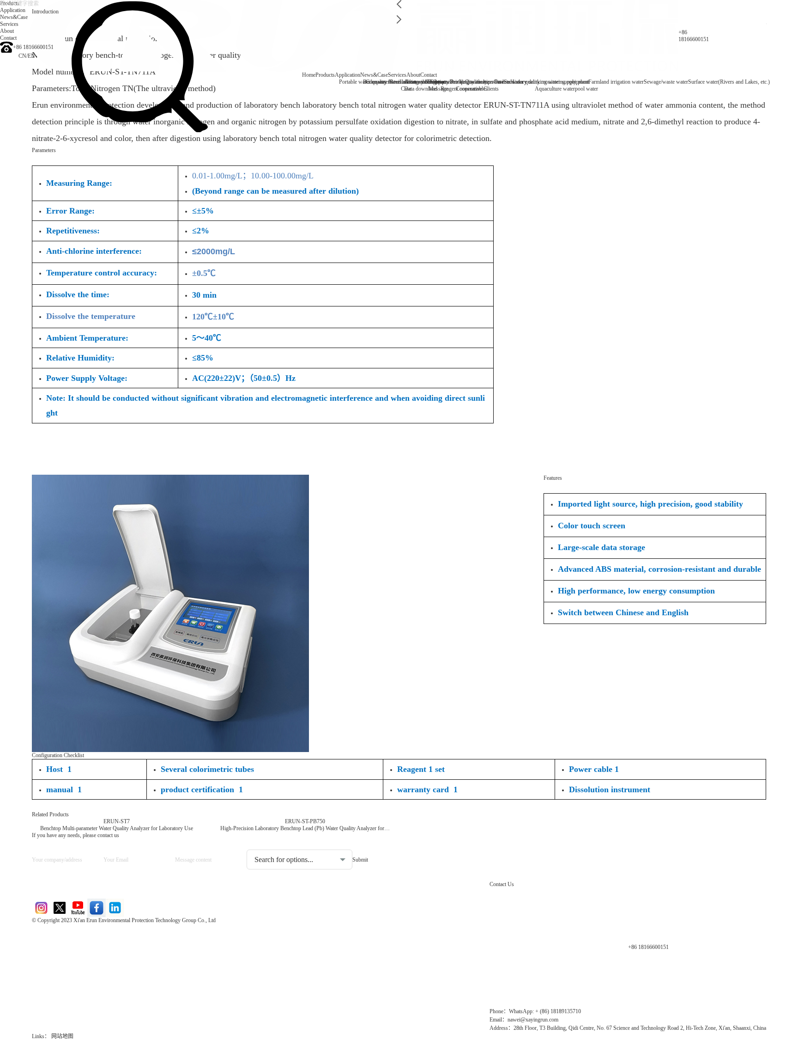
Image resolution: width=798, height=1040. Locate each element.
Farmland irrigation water (616, 82)
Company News (383, 82)
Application (347, 75)
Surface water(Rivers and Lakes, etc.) (729, 82)
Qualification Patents (487, 82)
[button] (399, 4)
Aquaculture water (555, 89)
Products (325, 75)
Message (438, 89)
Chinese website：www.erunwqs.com (92, 950)
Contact (428, 75)
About (413, 75)
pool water (586, 89)
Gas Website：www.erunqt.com (83, 966)
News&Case (374, 75)
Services (397, 75)
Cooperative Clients (477, 89)
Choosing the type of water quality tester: (296, 842)
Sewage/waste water (666, 82)
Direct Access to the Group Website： (92, 935)
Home (308, 75)
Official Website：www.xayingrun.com (94, 982)
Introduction (45, 11)
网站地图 (62, 1036)
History (518, 82)
